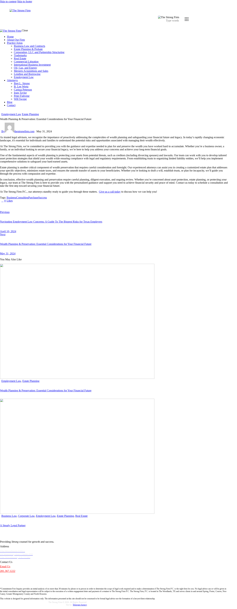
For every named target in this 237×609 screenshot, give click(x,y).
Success (42, 197)
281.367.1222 (7, 571)
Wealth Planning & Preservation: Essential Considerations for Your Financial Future (45, 390)
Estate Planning (30, 114)
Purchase (33, 197)
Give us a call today (110, 191)
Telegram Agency (80, 605)
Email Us (5, 566)
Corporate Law (26, 515)
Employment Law (11, 114)
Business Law (9, 515)
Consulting (22, 197)
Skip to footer (24, 1)
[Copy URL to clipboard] (33, 206)
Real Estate (81, 515)
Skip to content (8, 1)
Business (11, 197)
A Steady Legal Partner (13, 525)
